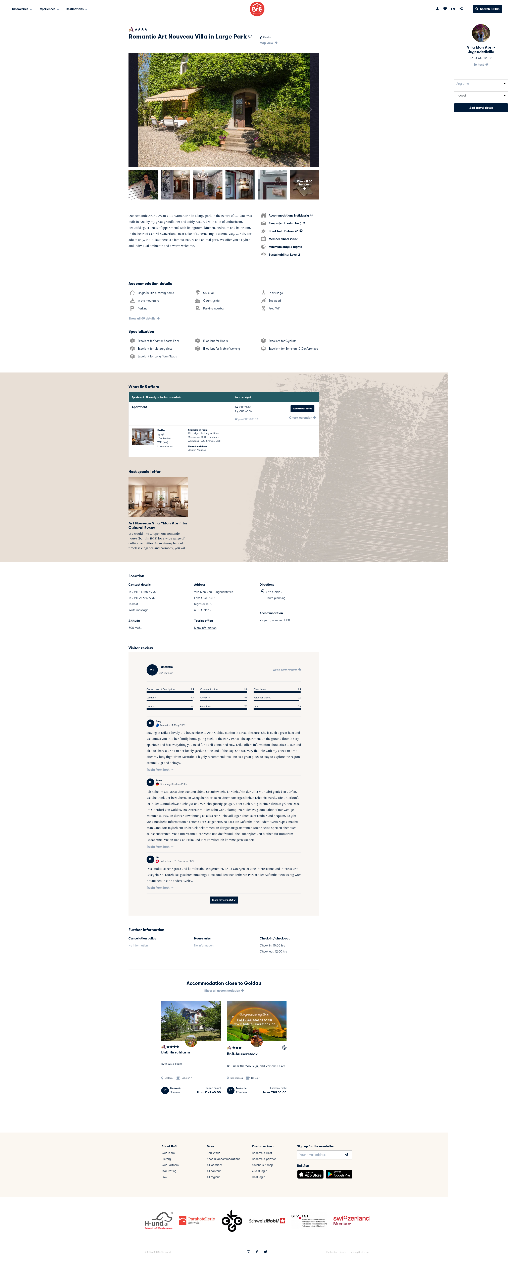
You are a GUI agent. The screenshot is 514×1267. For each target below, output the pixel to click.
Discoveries (20, 9)
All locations (214, 1165)
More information (205, 628)
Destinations (75, 9)
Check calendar (300, 417)
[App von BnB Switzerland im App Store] (310, 1174)
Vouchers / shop (262, 1165)
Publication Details (336, 1252)
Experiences (47, 9)
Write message (138, 610)
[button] (138, 110)
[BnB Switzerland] (257, 8)
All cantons (214, 1171)
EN (453, 9)
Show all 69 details (142, 318)
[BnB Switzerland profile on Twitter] (265, 1252)
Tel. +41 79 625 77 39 (141, 598)
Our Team (168, 1153)
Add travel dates (302, 408)
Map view (267, 43)
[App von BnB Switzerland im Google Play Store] (339, 1174)
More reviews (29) (223, 900)
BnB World (213, 1153)
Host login (258, 1177)
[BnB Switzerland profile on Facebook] (257, 1252)
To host (133, 604)
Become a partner (264, 1159)
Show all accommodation (222, 990)
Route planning (276, 598)
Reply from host (158, 769)
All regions (213, 1177)
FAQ (164, 1177)
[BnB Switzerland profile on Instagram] (248, 1252)
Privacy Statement (359, 1252)
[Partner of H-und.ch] (284, 1048)
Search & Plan (490, 9)
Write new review (285, 670)
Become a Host (262, 1153)
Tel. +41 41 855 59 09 (142, 592)
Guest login (259, 1171)
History (166, 1159)
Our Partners (170, 1165)
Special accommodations (223, 1159)
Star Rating (169, 1171)
